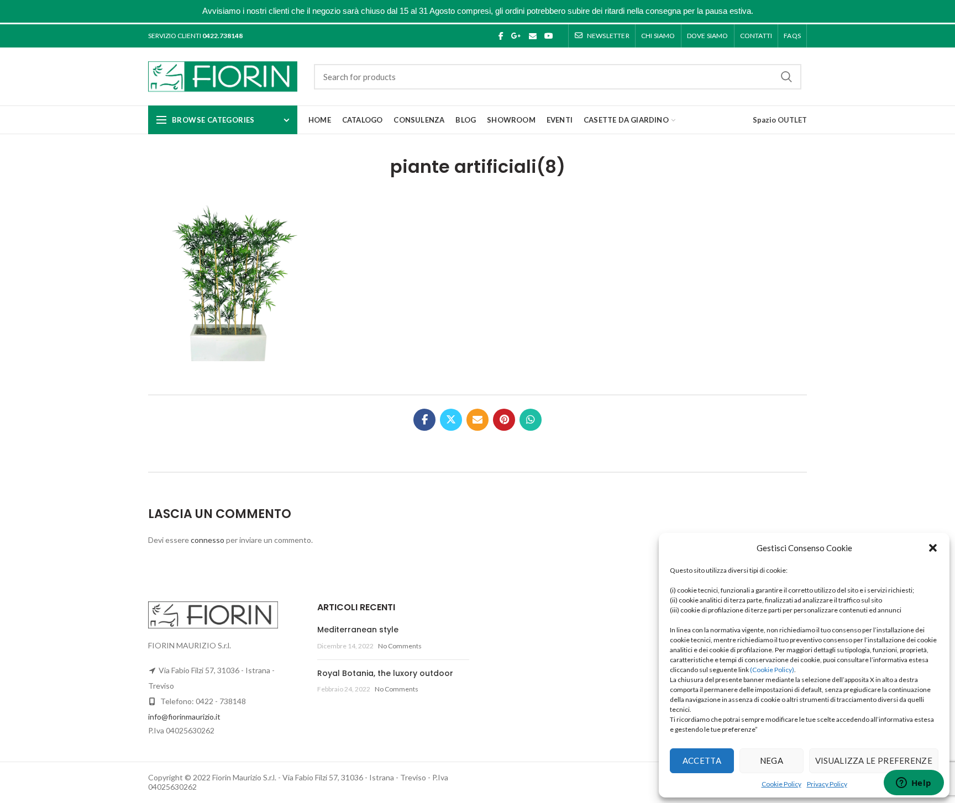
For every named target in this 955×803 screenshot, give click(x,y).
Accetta (702, 760)
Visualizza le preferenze (873, 760)
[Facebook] (501, 36)
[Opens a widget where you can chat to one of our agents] (913, 783)
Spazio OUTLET (780, 119)
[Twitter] (451, 420)
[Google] (516, 36)
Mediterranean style (357, 629)
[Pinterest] (504, 420)
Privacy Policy (827, 784)
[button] (932, 547)
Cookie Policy (781, 784)
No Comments (400, 646)
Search (786, 76)
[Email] (533, 36)
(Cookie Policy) (772, 669)
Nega (771, 760)
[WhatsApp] (531, 420)
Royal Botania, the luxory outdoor (385, 673)
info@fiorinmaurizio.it (184, 716)
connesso (207, 540)
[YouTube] (549, 36)
